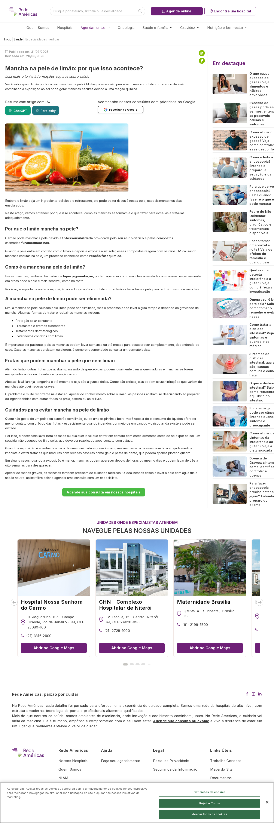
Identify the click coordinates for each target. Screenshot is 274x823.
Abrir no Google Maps (53, 648)
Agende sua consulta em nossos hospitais (103, 492)
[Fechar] (267, 802)
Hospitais (65, 27)
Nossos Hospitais (73, 761)
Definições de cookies (209, 792)
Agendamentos (93, 27)
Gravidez (187, 27)
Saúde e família (155, 27)
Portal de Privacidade (171, 761)
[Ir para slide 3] (138, 664)
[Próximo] (259, 602)
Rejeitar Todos (209, 803)
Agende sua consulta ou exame (181, 721)
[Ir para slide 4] (143, 664)
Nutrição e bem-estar (225, 27)
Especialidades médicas (42, 39)
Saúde (18, 39)
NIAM (63, 778)
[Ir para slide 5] (149, 664)
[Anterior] (14, 602)
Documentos (221, 778)
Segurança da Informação (175, 769)
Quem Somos (38, 27)
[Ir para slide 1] (125, 664)
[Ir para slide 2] (132, 664)
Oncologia (126, 27)
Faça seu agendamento (120, 761)
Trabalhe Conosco (225, 761)
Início (8, 39)
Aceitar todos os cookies (209, 814)
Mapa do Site (221, 769)
